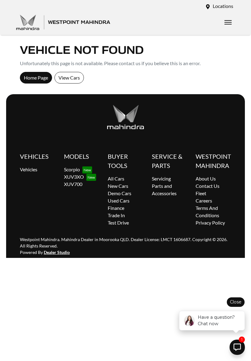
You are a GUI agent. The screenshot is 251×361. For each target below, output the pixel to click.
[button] (228, 22)
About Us (206, 178)
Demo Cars (119, 193)
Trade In (116, 215)
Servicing (161, 178)
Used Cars (118, 200)
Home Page (36, 77)
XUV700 (73, 184)
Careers (204, 200)
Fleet (201, 193)
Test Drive (118, 222)
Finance (116, 208)
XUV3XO (74, 177)
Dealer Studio (57, 252)
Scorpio (72, 169)
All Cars (116, 178)
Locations (223, 6)
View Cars (69, 77)
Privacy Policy (210, 222)
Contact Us (207, 186)
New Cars (118, 186)
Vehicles (28, 169)
